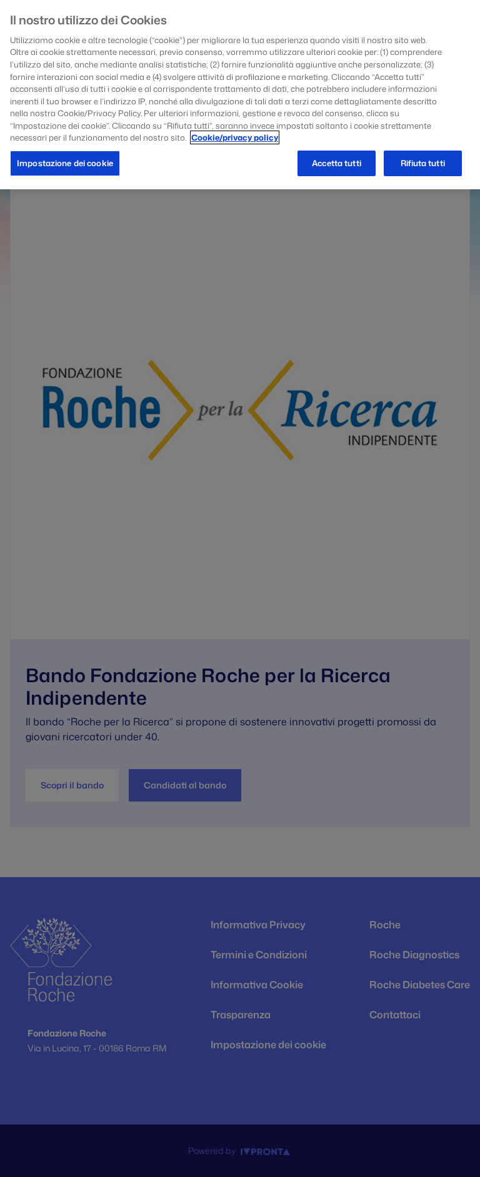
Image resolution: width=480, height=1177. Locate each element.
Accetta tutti (336, 163)
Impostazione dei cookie (65, 163)
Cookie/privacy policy (234, 137)
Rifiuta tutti (423, 163)
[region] (240, 94)
